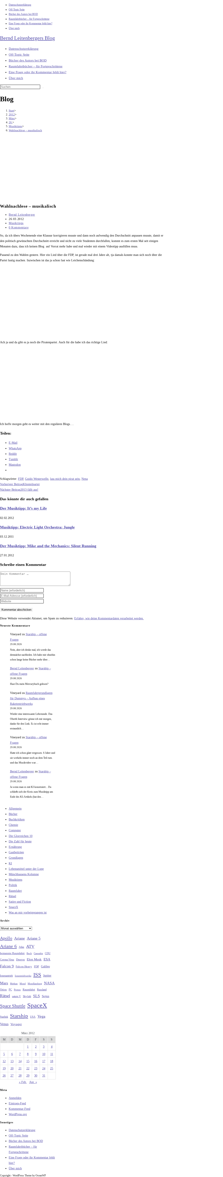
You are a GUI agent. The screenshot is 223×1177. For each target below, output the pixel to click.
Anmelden (15, 1098)
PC (10, 989)
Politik (13, 885)
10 (43, 1054)
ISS (37, 975)
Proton (17, 990)
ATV (30, 946)
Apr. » (33, 1082)
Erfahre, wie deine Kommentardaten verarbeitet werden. (109, 618)
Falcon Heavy (24, 966)
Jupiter (47, 975)
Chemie (13, 825)
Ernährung (15, 847)
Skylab (27, 996)
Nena (84, 478)
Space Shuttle (12, 1006)
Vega (41, 1016)
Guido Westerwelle (36, 478)
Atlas (21, 947)
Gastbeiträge (16, 852)
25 (51, 1068)
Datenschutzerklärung (20, 4)
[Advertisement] (83, 168)
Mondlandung (35, 983)
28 (20, 1075)
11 (51, 1054)
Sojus (45, 996)
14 (20, 1061)
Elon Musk (34, 959)
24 (43, 1068)
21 (20, 1068)
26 (4, 1075)
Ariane (19, 938)
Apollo (6, 938)
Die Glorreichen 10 (20, 836)
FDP (20, 478)
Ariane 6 (8, 946)
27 (12, 1075)
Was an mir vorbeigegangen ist (28, 912)
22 (27, 1068)
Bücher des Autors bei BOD (23, 14)
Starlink (4, 1016)
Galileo (45, 966)
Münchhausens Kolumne (24, 874)
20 (12, 1068)
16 (35, 1061)
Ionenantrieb (6, 975)
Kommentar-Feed (19, 1108)
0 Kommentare (19, 227)
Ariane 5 (34, 938)
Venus (4, 1024)
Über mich (14, 28)
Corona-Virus (7, 959)
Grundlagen (16, 857)
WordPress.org (18, 1114)
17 (43, 1061)
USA (32, 1016)
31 (43, 1075)
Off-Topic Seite (17, 9)
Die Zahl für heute (20, 841)
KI (10, 863)
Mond (23, 983)
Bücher (13, 814)
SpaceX (13, 907)
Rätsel (12, 896)
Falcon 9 (7, 966)
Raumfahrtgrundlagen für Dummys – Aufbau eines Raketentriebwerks (31, 698)
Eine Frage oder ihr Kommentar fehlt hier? (30, 23)
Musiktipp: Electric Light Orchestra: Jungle (37, 527)
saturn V (16, 996)
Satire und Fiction (20, 901)
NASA (49, 983)
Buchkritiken (17, 819)
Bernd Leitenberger (22, 214)
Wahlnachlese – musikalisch (25, 130)
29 (27, 1075)
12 (4, 1061)
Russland (42, 989)
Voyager (16, 1024)
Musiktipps (16, 223)
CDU (48, 953)
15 (27, 1061)
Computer (15, 830)
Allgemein (15, 808)
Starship (19, 1016)
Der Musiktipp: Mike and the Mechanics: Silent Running (48, 546)
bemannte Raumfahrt (12, 953)
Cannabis (38, 953)
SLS (36, 996)
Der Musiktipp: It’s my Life (23, 508)
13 (12, 1061)
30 (35, 1075)
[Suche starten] (42, 87)
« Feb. (23, 1082)
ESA (47, 959)
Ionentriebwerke (23, 975)
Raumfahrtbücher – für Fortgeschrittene (29, 18)
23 (35, 1068)
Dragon (20, 959)
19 (4, 1068)
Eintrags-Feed (17, 1103)
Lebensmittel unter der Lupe (26, 868)
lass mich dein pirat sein (65, 478)
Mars (4, 983)
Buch (29, 953)
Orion (3, 989)
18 (51, 1061)
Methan (14, 983)
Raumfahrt (15, 890)
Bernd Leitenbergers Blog (27, 38)
